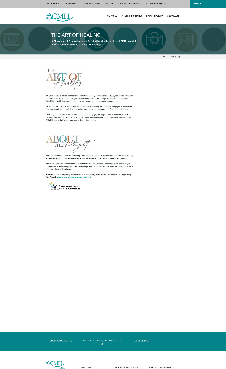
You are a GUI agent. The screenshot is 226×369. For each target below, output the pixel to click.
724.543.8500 (141, 340)
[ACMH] (60, 17)
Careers (109, 4)
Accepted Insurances (154, 4)
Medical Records (92, 4)
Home (164, 57)
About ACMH (173, 16)
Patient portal (53, 4)
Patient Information (132, 16)
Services (112, 16)
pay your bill (72, 4)
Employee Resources (129, 4)
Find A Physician (154, 16)
